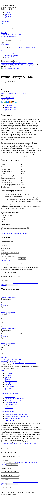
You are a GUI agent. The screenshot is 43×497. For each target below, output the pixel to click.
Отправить (22, 258)
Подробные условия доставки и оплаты (14, 233)
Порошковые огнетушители (14, 399)
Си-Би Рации (9, 420)
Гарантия (8, 16)
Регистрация (5, 21)
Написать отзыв (6, 260)
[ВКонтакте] (7, 102)
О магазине (5, 370)
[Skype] (16, 102)
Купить (3, 305)
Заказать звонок (30, 47)
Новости (8, 375)
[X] (13, 102)
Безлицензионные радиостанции (16, 414)
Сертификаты (9, 383)
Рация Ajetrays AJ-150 (8, 297)
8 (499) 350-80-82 (18, 47)
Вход (11, 21)
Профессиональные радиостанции (16, 416)
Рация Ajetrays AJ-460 (8, 328)
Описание (8, 105)
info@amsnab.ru (6, 44)
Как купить (9, 373)
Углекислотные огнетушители (15, 400)
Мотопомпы (9, 408)
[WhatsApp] (5, 102)
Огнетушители (10, 397)
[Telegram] (2, 102)
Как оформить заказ (7, 98)
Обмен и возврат (10, 386)
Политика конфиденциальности (25, 443)
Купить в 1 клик (20, 93)
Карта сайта (9, 390)
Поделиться (5, 99)
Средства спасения (11, 406)
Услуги (7, 57)
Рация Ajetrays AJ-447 (8, 313)
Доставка (8, 14)
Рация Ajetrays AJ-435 (8, 344)
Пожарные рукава (11, 402)
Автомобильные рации (13, 418)
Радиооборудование (11, 56)
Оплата (7, 12)
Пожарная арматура (11, 404)
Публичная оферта (7, 443)
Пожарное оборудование (13, 54)
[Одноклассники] (10, 102)
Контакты (8, 18)
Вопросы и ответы (11, 381)
